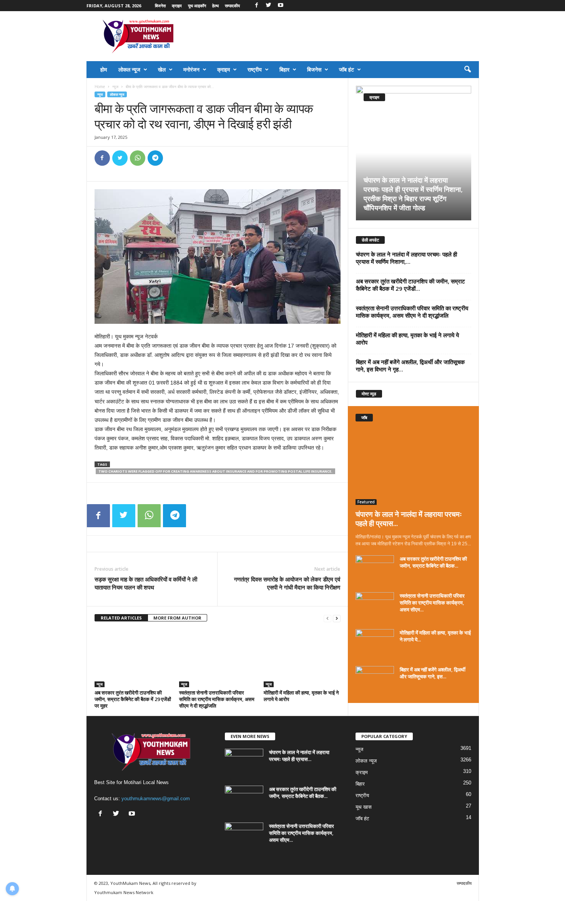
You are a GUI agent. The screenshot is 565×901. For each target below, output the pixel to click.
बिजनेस (160, 5)
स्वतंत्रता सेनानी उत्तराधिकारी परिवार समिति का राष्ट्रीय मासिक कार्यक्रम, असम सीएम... (432, 602)
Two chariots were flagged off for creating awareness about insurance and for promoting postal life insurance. (215, 471)
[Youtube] (280, 5)
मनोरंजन (191, 69)
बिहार (284, 69)
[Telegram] (155, 158)
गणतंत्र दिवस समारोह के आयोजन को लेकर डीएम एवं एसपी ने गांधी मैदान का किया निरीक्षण (287, 583)
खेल (162, 69)
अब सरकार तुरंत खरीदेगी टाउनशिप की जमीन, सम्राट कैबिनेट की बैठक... (433, 562)
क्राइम (177, 5)
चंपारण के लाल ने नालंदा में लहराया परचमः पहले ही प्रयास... (409, 518)
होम (103, 69)
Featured (366, 502)
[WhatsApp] (137, 158)
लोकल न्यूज (129, 69)
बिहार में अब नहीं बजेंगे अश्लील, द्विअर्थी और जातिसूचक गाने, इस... (432, 673)
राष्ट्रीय (255, 69)
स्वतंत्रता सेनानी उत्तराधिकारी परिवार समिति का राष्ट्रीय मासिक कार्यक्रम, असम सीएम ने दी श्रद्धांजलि (216, 699)
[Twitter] (268, 5)
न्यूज (115, 86)
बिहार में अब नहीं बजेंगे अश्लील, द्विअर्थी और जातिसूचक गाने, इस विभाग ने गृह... (410, 365)
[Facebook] (256, 5)
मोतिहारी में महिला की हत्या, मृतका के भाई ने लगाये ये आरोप (301, 696)
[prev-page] (327, 618)
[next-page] (337, 618)
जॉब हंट (346, 69)
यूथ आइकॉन (197, 5)
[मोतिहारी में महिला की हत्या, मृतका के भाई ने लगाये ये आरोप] (302, 658)
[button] (467, 69)
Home (100, 86)
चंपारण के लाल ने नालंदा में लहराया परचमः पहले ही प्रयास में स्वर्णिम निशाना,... (406, 257)
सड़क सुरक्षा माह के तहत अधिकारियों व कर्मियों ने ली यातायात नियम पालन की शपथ (146, 583)
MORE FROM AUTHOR (177, 618)
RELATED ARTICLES (121, 618)
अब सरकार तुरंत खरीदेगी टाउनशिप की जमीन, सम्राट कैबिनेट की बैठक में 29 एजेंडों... (410, 284)
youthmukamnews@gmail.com (155, 798)
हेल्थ (215, 5)
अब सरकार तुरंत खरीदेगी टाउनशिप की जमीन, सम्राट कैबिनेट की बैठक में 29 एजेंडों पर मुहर (133, 699)
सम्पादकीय (232, 5)
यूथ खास (364, 807)
